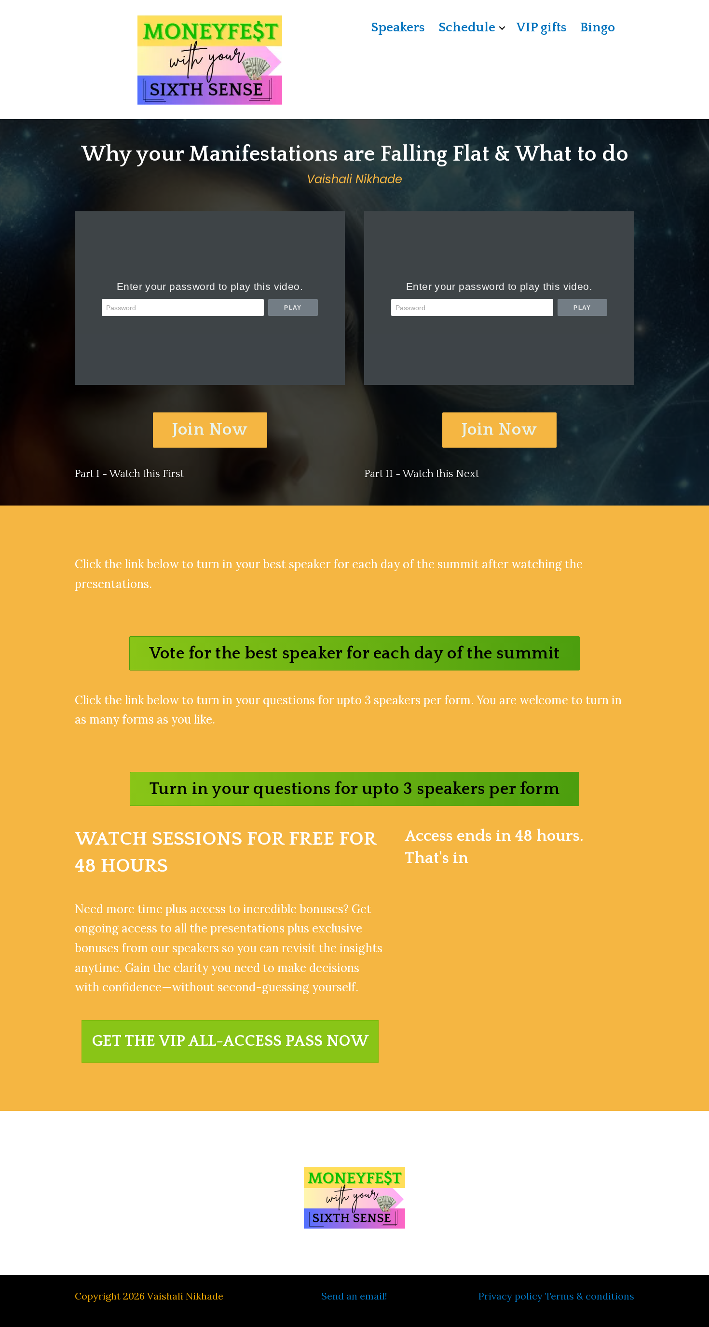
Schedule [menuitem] (466, 27)
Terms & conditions (589, 1296)
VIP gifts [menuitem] (541, 27)
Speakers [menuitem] (397, 27)
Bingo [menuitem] (597, 27)
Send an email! (354, 1296)
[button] (502, 27)
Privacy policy (510, 1296)
